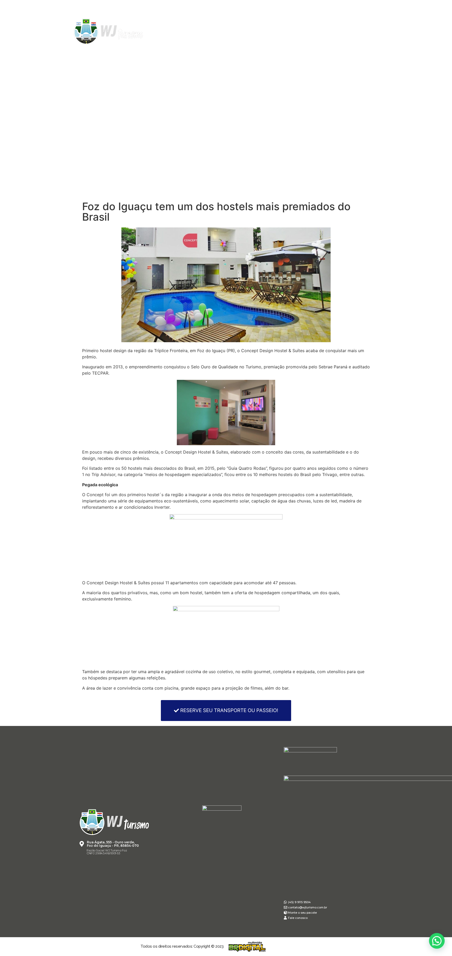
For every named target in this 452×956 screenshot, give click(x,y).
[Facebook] (339, 31)
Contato (362, 53)
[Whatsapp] (358, 31)
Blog (334, 53)
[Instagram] (349, 31)
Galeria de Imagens (239, 53)
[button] (226, 710)
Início (85, 53)
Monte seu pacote (295, 53)
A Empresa (115, 53)
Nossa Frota (189, 53)
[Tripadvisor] (368, 31)
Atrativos (150, 53)
